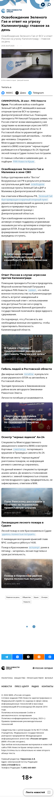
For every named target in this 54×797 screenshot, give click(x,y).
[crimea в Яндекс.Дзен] (28, 657)
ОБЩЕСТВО (19, 678)
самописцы (19, 449)
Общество (26, 597)
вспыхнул (34, 547)
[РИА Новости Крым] (11, 11)
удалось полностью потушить (18, 534)
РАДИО (35, 686)
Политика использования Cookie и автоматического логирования (18, 714)
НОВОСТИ (6, 686)
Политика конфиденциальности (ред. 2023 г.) (23, 718)
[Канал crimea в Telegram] (6, 657)
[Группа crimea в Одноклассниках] (39, 657)
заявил (32, 290)
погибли (28, 374)
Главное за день (12, 597)
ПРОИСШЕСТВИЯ (35, 678)
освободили (37, 184)
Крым (36, 597)
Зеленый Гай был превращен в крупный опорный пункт (27, 198)
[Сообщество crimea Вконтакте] (17, 657)
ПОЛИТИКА (7, 678)
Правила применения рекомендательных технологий (21, 723)
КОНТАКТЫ (47, 686)
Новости (26, 602)
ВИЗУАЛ (49, 678)
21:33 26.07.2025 (7, 46)
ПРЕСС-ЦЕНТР (22, 686)
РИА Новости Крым (23, 161)
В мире (44, 597)
